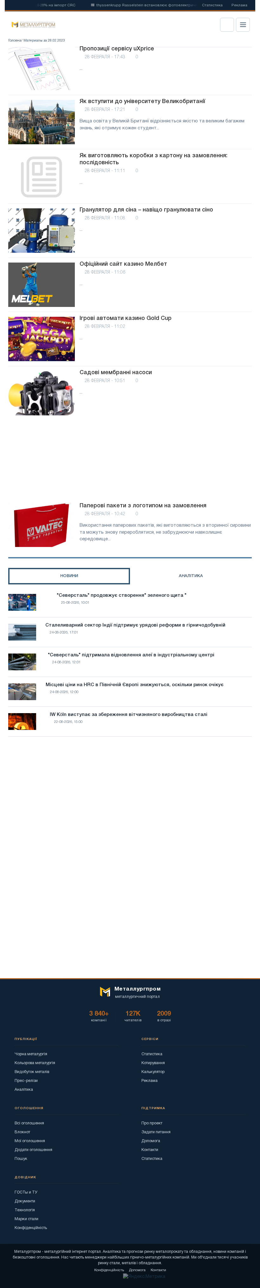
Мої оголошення (30, 1141)
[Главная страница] (31, 24)
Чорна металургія (31, 1054)
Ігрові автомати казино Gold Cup (126, 318)
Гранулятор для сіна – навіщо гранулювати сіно (146, 209)
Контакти (149, 1150)
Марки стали (26, 1219)
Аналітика (24, 1089)
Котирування (153, 1063)
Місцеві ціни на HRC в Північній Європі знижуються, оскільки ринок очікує (135, 685)
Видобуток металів (32, 1072)
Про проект (151, 1123)
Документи (25, 1201)
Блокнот (22, 1132)
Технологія (25, 1210)
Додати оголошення (33, 1150)
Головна (14, 40)
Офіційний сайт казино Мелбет (123, 264)
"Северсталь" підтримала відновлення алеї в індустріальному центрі (131, 655)
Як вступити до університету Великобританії (142, 101)
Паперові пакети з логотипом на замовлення (143, 505)
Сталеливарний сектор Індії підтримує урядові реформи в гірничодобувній (135, 625)
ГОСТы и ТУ (26, 1192)
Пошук (21, 1159)
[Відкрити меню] (243, 25)
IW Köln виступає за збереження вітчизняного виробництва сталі (128, 714)
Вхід (227, 25)
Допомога (150, 1141)
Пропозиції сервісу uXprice (117, 48)
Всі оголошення (29, 1123)
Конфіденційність (31, 1228)
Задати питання (156, 1132)
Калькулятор (153, 1072)
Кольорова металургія (35, 1063)
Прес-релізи (26, 1081)
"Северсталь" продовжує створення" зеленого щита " (121, 595)
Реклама (239, 5)
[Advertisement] (130, 459)
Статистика (212, 5)
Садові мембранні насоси (116, 372)
